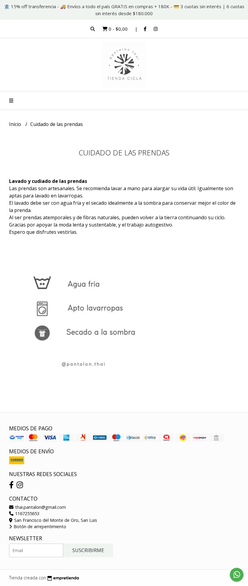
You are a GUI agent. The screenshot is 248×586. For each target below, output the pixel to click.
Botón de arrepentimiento (39, 526)
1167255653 (26, 513)
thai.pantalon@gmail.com (40, 507)
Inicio (15, 124)
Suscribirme (88, 550)
